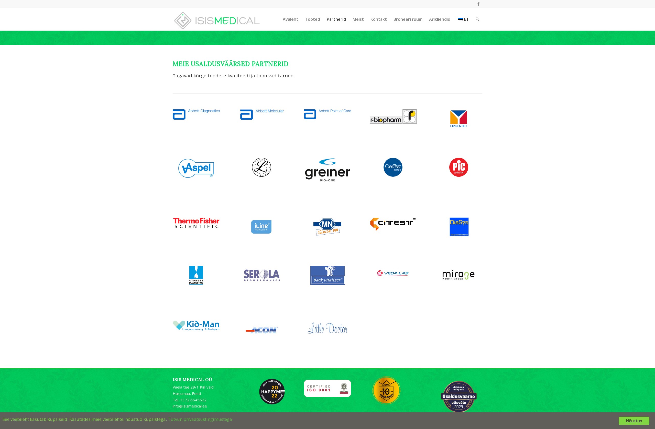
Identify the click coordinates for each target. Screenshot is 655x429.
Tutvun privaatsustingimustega (200, 419)
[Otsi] (477, 19)
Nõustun (634, 421)
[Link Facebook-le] (478, 4)
